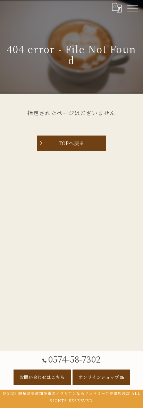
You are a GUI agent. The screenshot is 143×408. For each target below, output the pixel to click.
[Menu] (132, 7)
